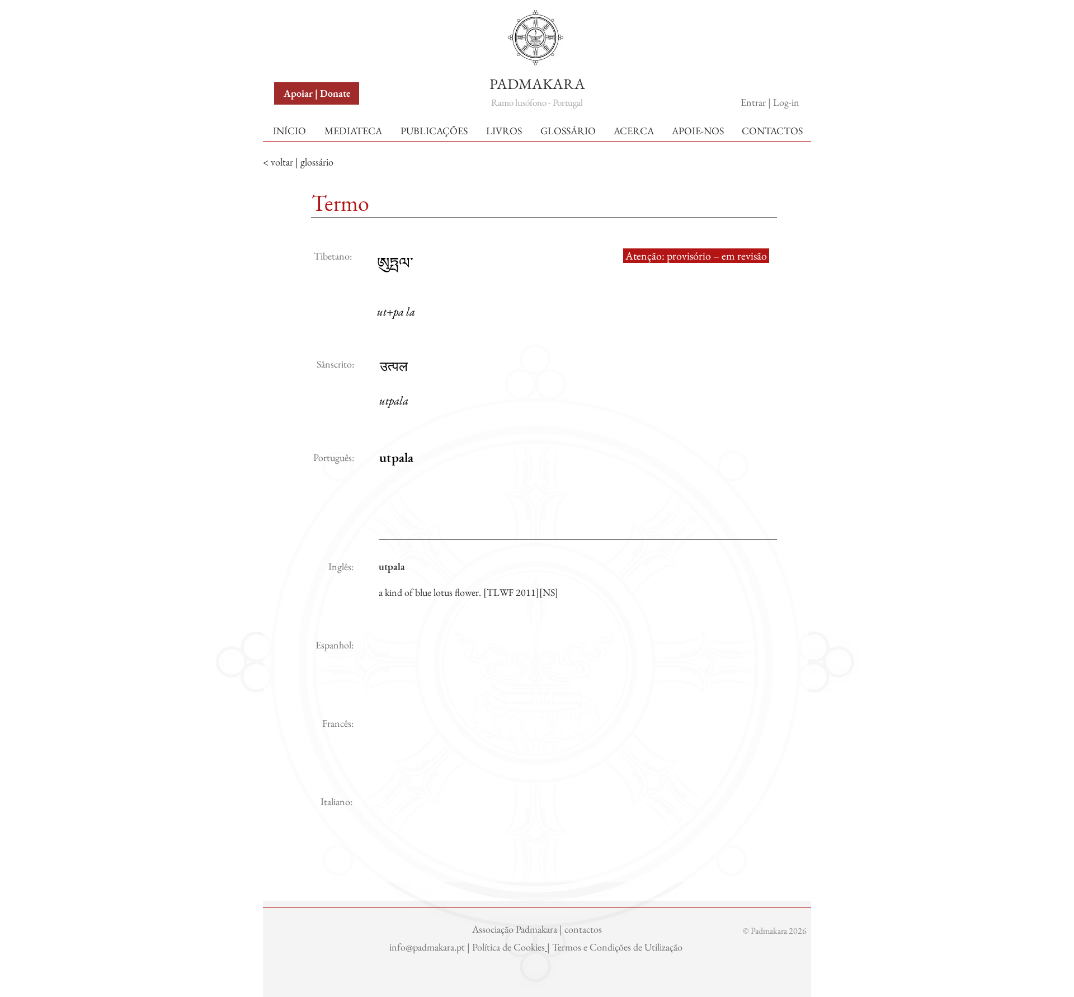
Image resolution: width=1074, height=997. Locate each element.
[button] (301, 21)
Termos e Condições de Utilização (618, 946)
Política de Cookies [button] (508, 946)
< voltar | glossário (298, 162)
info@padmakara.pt (428, 946)
